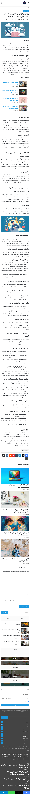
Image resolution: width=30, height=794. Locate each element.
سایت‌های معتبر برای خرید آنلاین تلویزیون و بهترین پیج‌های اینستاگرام (15, 510)
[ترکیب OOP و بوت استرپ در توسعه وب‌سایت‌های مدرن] (15, 476)
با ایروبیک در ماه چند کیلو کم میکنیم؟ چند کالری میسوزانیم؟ (11, 623)
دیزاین (26, 733)
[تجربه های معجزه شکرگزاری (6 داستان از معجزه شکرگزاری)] (15, 523)
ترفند (9, 754)
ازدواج (14, 754)
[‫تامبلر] (16, 455)
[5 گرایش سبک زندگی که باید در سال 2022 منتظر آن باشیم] (15, 548)
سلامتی (26, 759)
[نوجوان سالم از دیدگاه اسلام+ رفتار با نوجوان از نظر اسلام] (25, 643)
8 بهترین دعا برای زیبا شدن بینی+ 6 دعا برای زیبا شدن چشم (10, 99)
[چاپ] (26, 458)
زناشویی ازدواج (25, 736)
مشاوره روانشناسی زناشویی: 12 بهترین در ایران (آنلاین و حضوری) (11, 636)
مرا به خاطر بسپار (25, 702)
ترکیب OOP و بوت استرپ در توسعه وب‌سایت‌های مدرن (17, 486)
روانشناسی (13, 756)
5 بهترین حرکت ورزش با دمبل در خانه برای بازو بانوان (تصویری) (11, 630)
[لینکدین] (19, 455)
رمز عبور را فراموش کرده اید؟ (6, 698)
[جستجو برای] (28, 3)
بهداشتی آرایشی (25, 731)
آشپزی (26, 754)
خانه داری (26, 726)
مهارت (20, 759)
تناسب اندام (25, 740)
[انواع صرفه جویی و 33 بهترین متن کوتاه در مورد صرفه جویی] (23, 92)
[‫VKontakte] (7, 455)
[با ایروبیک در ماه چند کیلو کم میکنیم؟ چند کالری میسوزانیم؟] (25, 624)
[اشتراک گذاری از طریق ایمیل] (3, 455)
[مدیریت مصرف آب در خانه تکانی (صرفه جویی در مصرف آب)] (23, 84)
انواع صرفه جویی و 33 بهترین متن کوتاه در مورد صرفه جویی (10, 91)
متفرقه (26, 722)
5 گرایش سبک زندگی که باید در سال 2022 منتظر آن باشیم (15, 559)
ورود (15, 705)
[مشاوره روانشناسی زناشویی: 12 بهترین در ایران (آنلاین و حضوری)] (25, 637)
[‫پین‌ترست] (13, 455)
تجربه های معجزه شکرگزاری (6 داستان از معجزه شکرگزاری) (16, 533)
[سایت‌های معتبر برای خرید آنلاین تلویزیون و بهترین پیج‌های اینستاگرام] (15, 499)
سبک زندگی (23, 8)
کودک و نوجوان (25, 738)
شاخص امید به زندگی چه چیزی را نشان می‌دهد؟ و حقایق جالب (10, 107)
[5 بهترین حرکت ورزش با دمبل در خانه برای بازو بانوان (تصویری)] (25, 631)
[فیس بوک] (26, 455)
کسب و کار (26, 724)
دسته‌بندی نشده (25, 743)
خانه (27, 8)
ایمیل (27, 595)
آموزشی (20, 754)
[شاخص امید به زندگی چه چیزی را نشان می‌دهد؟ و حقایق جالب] (23, 108)
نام (28, 589)
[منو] (1, 3)
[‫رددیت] (10, 455)
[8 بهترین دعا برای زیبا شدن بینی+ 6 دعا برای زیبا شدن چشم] (23, 100)
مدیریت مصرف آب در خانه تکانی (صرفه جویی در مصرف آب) (10, 83)
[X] (23, 455)
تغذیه (4, 754)
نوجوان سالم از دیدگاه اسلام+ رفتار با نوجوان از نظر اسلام (10, 642)
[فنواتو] (25, 3)
